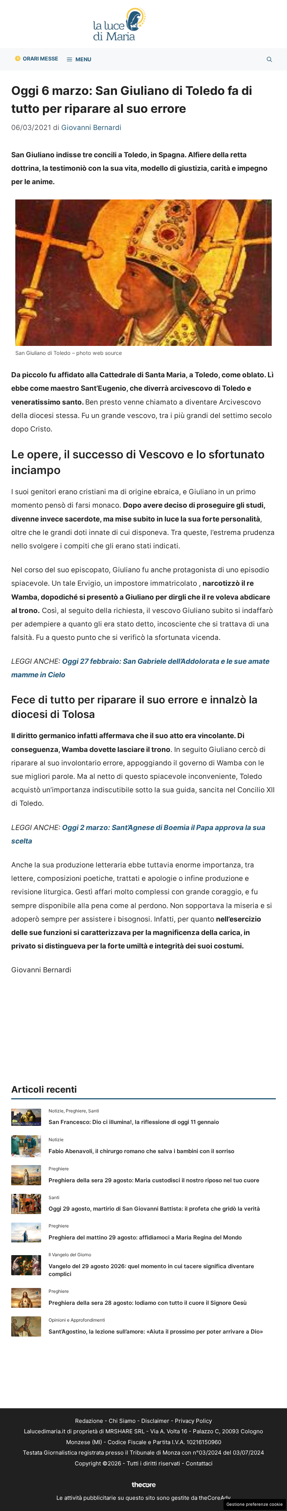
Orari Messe (40, 58)
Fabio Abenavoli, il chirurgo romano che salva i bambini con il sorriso (141, 1151)
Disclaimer (155, 1420)
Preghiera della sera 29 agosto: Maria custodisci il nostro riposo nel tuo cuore (154, 1180)
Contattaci (199, 1463)
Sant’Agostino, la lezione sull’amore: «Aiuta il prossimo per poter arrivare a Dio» (156, 1331)
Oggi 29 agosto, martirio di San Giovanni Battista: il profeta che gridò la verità (154, 1208)
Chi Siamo (122, 1420)
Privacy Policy (193, 1420)
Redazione (89, 1420)
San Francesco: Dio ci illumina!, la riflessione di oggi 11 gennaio (134, 1121)
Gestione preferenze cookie (254, 1504)
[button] (269, 59)
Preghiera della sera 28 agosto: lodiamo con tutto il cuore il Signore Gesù (148, 1302)
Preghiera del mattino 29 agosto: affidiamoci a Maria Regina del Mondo (145, 1237)
